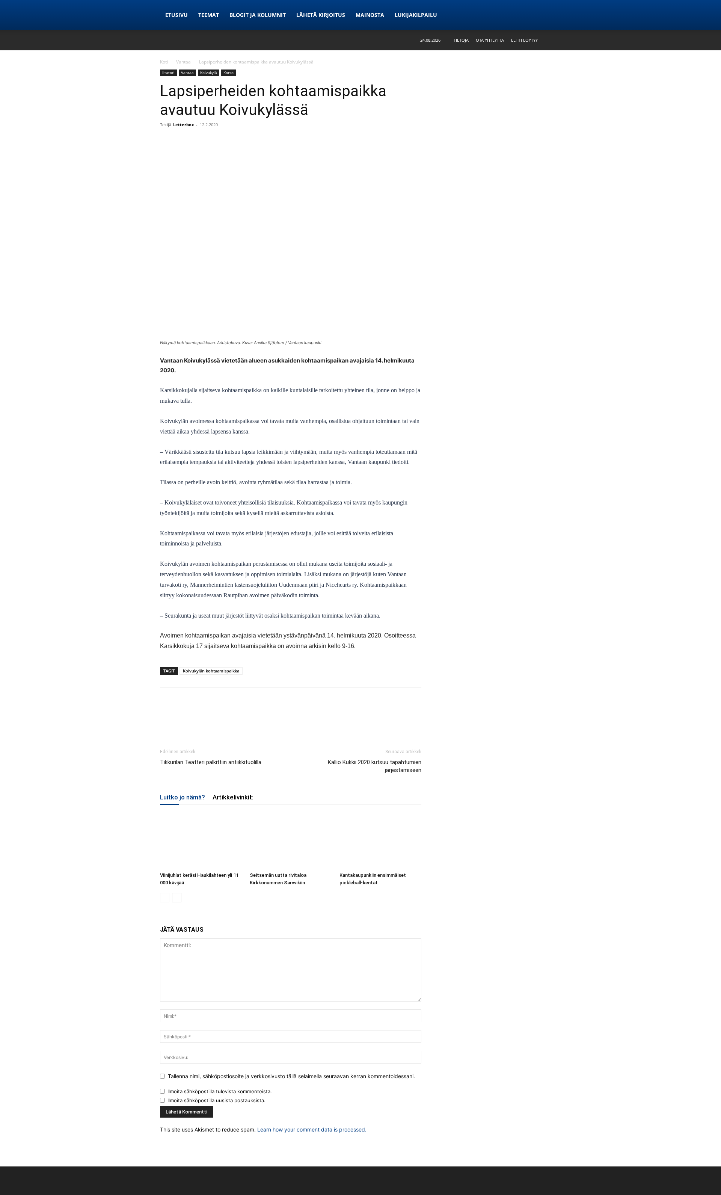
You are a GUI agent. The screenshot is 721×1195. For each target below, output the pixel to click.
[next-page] (176, 897)
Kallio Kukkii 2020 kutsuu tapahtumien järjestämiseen (374, 766)
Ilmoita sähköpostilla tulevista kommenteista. (219, 1091)
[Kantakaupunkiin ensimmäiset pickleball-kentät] (380, 841)
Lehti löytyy (524, 40)
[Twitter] (184, 141)
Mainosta (370, 14)
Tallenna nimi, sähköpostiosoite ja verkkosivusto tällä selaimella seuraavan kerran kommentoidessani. (291, 1076)
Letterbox (183, 124)
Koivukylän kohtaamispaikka (211, 671)
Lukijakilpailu (416, 14)
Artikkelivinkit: (233, 797)
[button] (555, 40)
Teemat (208, 14)
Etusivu (176, 14)
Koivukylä (208, 72)
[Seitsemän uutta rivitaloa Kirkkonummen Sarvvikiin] (291, 841)
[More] (220, 141)
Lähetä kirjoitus (320, 14)
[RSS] (555, 15)
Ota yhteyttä (490, 40)
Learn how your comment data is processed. (312, 1129)
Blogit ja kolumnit (257, 14)
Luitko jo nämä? (182, 797)
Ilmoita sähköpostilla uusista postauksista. (216, 1100)
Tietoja (461, 40)
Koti (164, 62)
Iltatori (168, 72)
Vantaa (183, 62)
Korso (228, 72)
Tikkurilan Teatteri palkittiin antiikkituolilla (210, 762)
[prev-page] (164, 897)
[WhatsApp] (202, 141)
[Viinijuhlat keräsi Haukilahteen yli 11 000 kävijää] (201, 841)
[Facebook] (167, 141)
